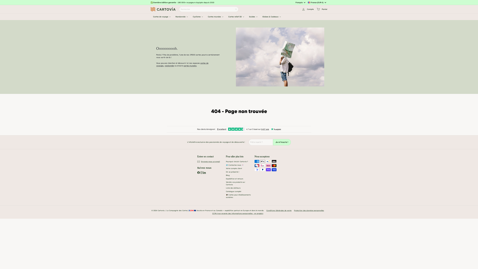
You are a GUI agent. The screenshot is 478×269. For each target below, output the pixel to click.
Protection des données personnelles (309, 210)
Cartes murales (214, 17)
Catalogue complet (233, 191)
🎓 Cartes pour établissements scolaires (238, 196)
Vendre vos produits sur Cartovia (235, 183)
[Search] (236, 9)
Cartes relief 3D (235, 17)
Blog (228, 175)
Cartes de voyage (161, 17)
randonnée (169, 66)
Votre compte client (234, 168)
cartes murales (190, 66)
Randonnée (181, 17)
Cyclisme (197, 17)
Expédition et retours (234, 179)
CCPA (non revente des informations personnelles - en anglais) (237, 213)
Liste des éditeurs (233, 188)
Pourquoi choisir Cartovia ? (237, 162)
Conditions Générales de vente (279, 210)
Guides (252, 17)
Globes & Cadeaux (270, 17)
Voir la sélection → (224, 2)
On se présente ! (232, 172)
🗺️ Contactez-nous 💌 (235, 165)
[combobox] (300, 2)
